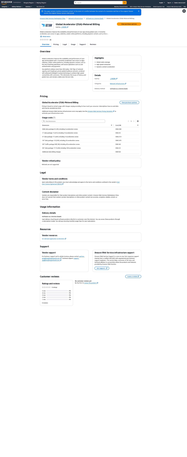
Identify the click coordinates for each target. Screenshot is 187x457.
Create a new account (179, 2)
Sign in (169, 2)
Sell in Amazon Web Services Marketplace (140, 6)
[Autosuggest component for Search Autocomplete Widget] (125, 2)
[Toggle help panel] (184, 11)
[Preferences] (137, 121)
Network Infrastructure (117, 83)
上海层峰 (63, 27)
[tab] (46, 44)
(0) (50, 39)
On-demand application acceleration (53, 238)
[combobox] (98, 2)
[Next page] (134, 121)
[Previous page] (128, 121)
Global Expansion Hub (159, 6)
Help (184, 6)
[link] (120, 18)
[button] (162, 2)
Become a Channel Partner (121, 6)
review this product (90, 283)
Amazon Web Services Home (174, 6)
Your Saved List (40, 6)
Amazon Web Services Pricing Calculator (100, 111)
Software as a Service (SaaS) (118, 88)
